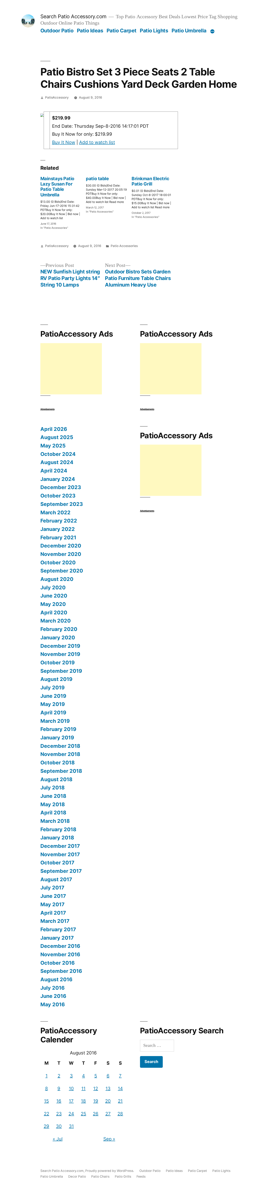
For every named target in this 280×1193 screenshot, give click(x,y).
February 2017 (58, 929)
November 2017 (60, 854)
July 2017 (52, 888)
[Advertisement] (71, 368)
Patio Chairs (100, 1176)
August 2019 (56, 679)
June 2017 (53, 896)
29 (46, 1126)
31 (71, 1126)
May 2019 (52, 704)
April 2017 (53, 913)
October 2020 (58, 562)
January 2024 (57, 479)
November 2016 (60, 954)
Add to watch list (97, 142)
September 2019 (61, 671)
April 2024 (53, 471)
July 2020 (53, 587)
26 (95, 1113)
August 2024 (56, 462)
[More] (212, 31)
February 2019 (58, 729)
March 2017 (54, 921)
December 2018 (60, 746)
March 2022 (55, 512)
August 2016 (56, 979)
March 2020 (55, 621)
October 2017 (57, 862)
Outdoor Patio (57, 30)
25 (83, 1113)
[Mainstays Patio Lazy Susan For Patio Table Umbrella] (63, 202)
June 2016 (53, 996)
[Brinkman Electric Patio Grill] (154, 196)
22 (46, 1113)
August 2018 (56, 779)
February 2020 (58, 629)
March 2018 (55, 821)
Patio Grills (123, 1176)
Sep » (109, 1139)
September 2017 (61, 871)
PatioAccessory (57, 97)
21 (120, 1101)
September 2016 (61, 971)
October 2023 (57, 496)
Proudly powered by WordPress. (110, 1171)
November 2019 (60, 654)
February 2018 (58, 829)
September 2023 (61, 504)
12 (95, 1088)
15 (46, 1101)
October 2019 (57, 662)
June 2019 (53, 696)
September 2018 (61, 771)
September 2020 (61, 571)
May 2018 (52, 804)
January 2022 (57, 529)
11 (83, 1088)
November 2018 (60, 754)
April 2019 (53, 712)
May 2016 (52, 1004)
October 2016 (57, 963)
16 (58, 1101)
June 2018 (53, 796)
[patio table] (109, 194)
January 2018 (57, 837)
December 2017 (60, 846)
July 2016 (52, 988)
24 (71, 1113)
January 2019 (57, 737)
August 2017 (56, 879)
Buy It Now (63, 142)
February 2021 (58, 537)
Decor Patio (77, 1176)
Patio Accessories (124, 246)
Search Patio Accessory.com (73, 16)
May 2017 (52, 904)
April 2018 (53, 812)
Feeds (141, 1176)
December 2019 (60, 646)
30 (59, 1126)
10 (71, 1088)
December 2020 (60, 546)
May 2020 (53, 604)
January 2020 (57, 637)
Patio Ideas (90, 30)
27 (108, 1113)
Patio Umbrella (189, 30)
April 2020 (53, 612)
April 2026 (53, 429)
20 (108, 1101)
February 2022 (58, 521)
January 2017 (57, 938)
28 (120, 1113)
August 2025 (56, 437)
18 (83, 1101)
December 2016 (60, 946)
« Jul (58, 1139)
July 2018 (52, 787)
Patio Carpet (122, 30)
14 (120, 1088)
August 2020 (56, 579)
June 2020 (53, 596)
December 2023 (60, 487)
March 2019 (55, 721)
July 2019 (52, 687)
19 (95, 1101)
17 (71, 1101)
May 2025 (53, 446)
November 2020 (60, 554)
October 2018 (57, 762)
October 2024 (58, 454)
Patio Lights (154, 30)
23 (59, 1113)
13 (108, 1088)
